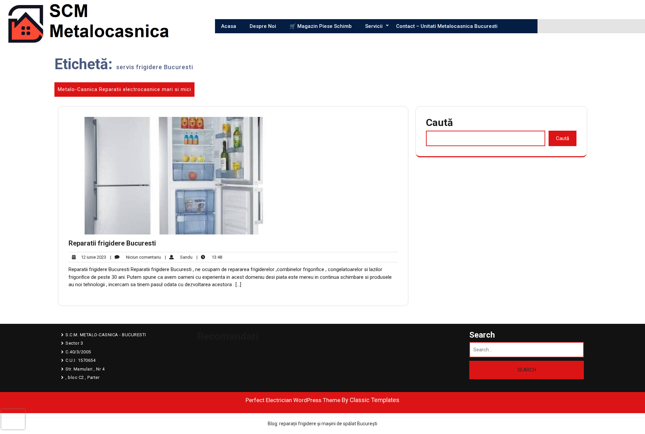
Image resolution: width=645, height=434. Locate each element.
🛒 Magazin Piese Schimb (321, 26)
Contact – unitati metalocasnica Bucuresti (447, 26)
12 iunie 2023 (92, 257)
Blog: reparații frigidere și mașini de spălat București (322, 423)
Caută (439, 122)
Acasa (228, 26)
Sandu (178, 257)
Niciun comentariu (135, 257)
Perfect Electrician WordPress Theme (293, 400)
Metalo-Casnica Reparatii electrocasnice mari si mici (124, 89)
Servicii (374, 26)
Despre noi (263, 26)
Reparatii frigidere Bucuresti (112, 243)
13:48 (209, 257)
